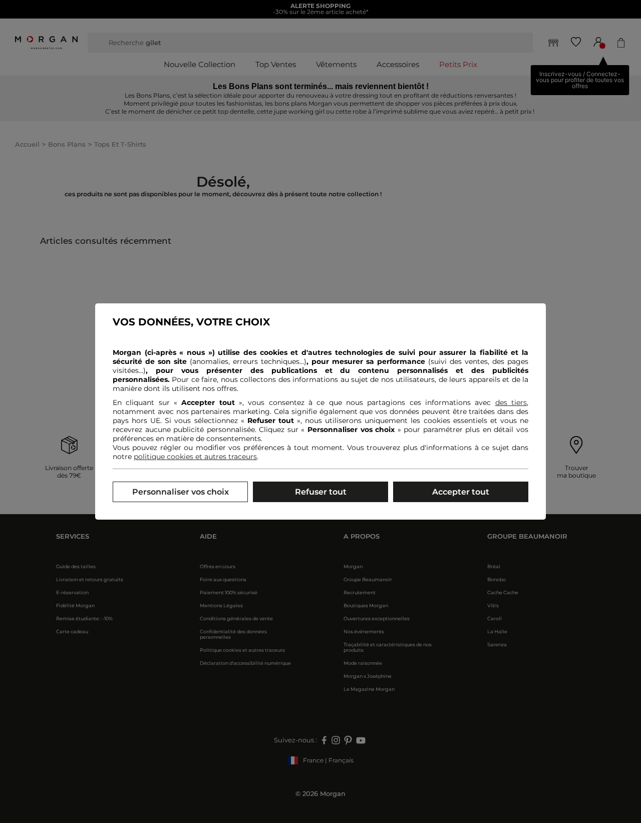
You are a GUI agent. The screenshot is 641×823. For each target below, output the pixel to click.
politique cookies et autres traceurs (195, 456)
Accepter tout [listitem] (460, 492)
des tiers (511, 402)
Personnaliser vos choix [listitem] (180, 492)
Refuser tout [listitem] (321, 492)
